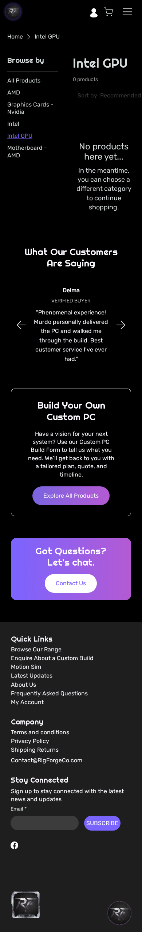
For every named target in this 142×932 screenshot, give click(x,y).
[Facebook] (14, 845)
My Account (27, 702)
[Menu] (127, 11)
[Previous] (21, 325)
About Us (23, 684)
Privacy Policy (30, 741)
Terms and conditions (40, 732)
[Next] (121, 325)
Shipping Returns (35, 749)
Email (19, 809)
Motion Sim (26, 666)
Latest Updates (31, 675)
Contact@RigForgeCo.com (46, 760)
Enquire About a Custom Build (52, 658)
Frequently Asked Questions (49, 693)
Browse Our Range (36, 649)
